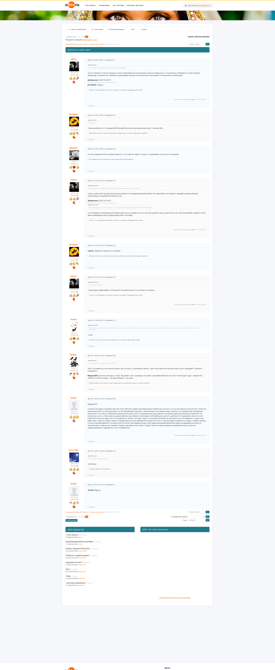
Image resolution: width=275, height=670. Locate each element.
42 (114, 115)
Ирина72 (73, 148)
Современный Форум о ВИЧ (74, 44)
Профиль (92, 105)
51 (115, 485)
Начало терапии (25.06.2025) (77, 548)
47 (115, 320)
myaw (81, 544)
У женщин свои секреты (96, 44)
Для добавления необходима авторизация (175, 598)
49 (115, 399)
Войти (189, 5)
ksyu (95, 40)
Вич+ (68, 569)
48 (115, 356)
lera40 (73, 483)
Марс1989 (82, 558)
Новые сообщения (78, 29)
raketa (73, 59)
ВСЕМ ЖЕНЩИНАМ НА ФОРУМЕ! (79, 542)
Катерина (73, 114)
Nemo (81, 537)
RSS (133, 29)
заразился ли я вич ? (74, 562)
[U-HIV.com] (137, 15)
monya (73, 319)
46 (114, 277)
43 (114, 149)
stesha (73, 398)
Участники (98, 29)
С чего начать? (72, 535)
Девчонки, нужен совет (112, 44)
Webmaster (87, 40)
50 (115, 451)
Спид (68, 576)
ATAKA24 (82, 585)
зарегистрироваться (203, 5)
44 (114, 181)
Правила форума (117, 29)
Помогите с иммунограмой (77, 555)
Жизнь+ (85, 44)
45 (114, 245)
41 (114, 60)
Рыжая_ (73, 354)
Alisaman (82, 578)
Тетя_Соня (73, 450)
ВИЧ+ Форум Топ (76, 529)
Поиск (144, 29)
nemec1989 (82, 551)
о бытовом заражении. (75, 583)
